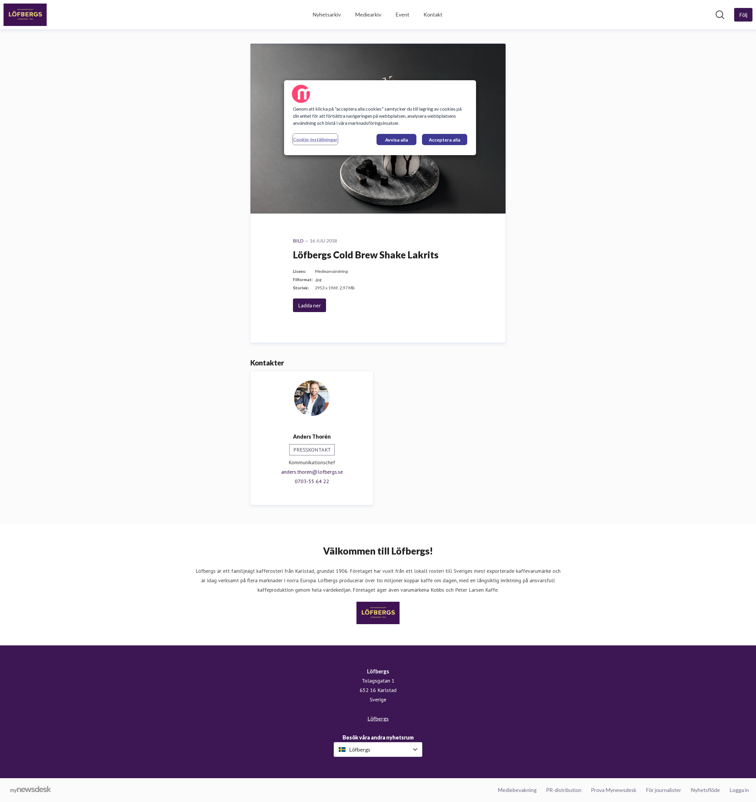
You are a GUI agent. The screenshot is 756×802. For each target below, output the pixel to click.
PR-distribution (563, 790)
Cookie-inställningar (315, 139)
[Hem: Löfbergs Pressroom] (25, 15)
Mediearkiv (368, 14)
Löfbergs (378, 718)
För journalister (663, 790)
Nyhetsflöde (705, 790)
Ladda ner (309, 305)
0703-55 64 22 (312, 481)
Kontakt (432, 14)
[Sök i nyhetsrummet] (720, 14)
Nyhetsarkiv (326, 14)
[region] (380, 117)
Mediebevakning (517, 790)
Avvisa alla (396, 139)
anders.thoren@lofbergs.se (312, 471)
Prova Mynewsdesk (613, 790)
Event (402, 14)
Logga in (739, 790)
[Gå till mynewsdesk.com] (30, 790)
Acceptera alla (444, 139)
